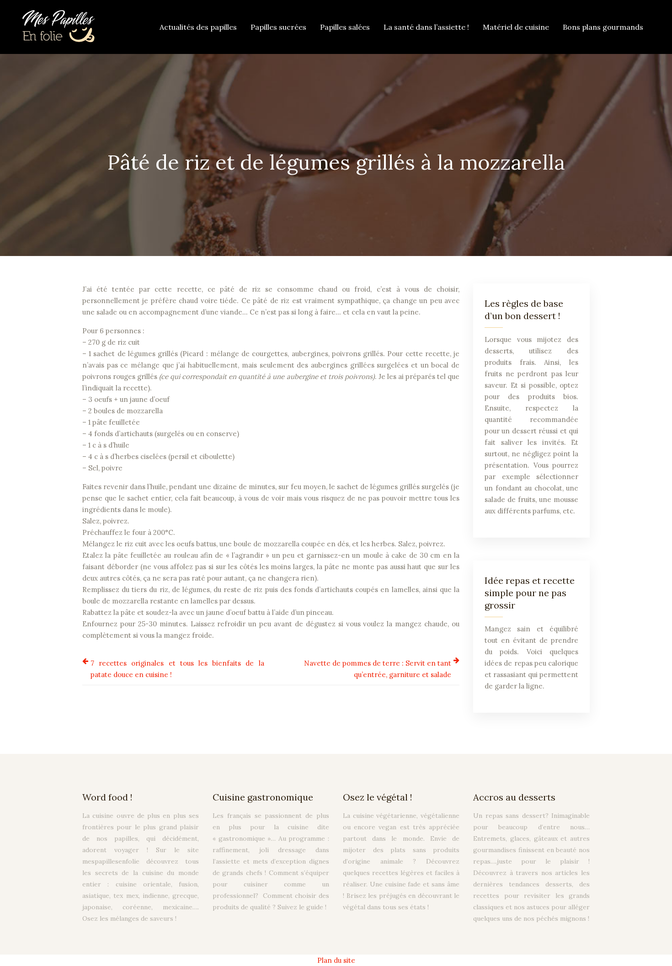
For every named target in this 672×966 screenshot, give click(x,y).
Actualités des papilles (198, 27)
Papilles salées (345, 27)
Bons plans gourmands (603, 27)
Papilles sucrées (278, 27)
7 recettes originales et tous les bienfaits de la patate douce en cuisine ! (177, 669)
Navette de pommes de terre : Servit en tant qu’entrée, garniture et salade (377, 669)
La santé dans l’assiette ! (426, 27)
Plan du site (336, 960)
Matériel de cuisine (516, 27)
